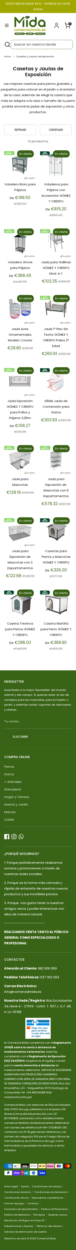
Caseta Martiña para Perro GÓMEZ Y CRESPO (56, 629)
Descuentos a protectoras (47, 1197)
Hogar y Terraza (16, 797)
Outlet (9, 819)
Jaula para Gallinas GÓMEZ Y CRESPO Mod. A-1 (56, 268)
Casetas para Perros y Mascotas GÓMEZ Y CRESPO (56, 557)
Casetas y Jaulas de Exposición (35, 56)
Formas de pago (14, 1203)
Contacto (33, 1203)
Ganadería (12, 789)
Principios (39, 1214)
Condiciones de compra (46, 1186)
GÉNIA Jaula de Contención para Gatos (56, 406)
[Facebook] (6, 836)
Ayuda (25, 1186)
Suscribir (20, 736)
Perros (9, 766)
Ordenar (56, 129)
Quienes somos (57, 1214)
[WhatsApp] (21, 836)
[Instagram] (13, 836)
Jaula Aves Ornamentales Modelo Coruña (20, 334)
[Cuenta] (56, 24)
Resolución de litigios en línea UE (24, 1220)
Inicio (7, 56)
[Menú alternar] (7, 25)
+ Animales (13, 782)
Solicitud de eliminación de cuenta (25, 1231)
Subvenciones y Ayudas (18, 1226)
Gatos (9, 774)
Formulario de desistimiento (21, 1209)
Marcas (10, 812)
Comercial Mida (46, 1238)
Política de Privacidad (54, 1209)
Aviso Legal (11, 1186)
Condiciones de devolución (51, 1192)
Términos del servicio (49, 1226)
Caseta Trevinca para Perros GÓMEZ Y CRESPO (20, 629)
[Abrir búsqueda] (7, 44)
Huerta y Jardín (16, 804)
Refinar (20, 129)
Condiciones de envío (17, 1192)
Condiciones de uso (16, 1197)
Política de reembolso (17, 1214)
